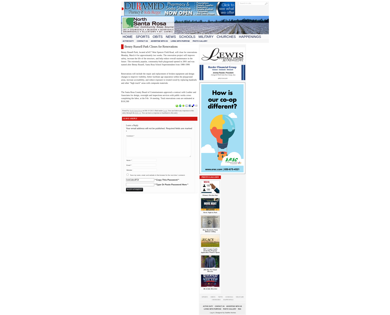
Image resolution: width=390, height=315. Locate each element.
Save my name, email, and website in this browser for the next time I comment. (157, 175)
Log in (212, 312)
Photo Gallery (200, 41)
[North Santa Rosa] (195, 33)
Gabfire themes (230, 312)
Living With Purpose (180, 41)
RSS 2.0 (138, 113)
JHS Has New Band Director (210, 270)
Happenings (250, 37)
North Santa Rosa (136, 110)
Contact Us (142, 41)
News (171, 37)
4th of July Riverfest (210, 289)
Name (129, 160)
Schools (187, 37)
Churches (226, 37)
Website (129, 170)
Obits (158, 37)
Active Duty (128, 41)
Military (206, 37)
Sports (143, 37)
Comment (130, 136)
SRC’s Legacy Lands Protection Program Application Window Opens (210, 251)
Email (128, 165)
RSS (239, 309)
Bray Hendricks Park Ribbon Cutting (210, 231)
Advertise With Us (159, 41)
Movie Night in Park (210, 212)
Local (165, 110)
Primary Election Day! (210, 195)
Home (128, 37)
